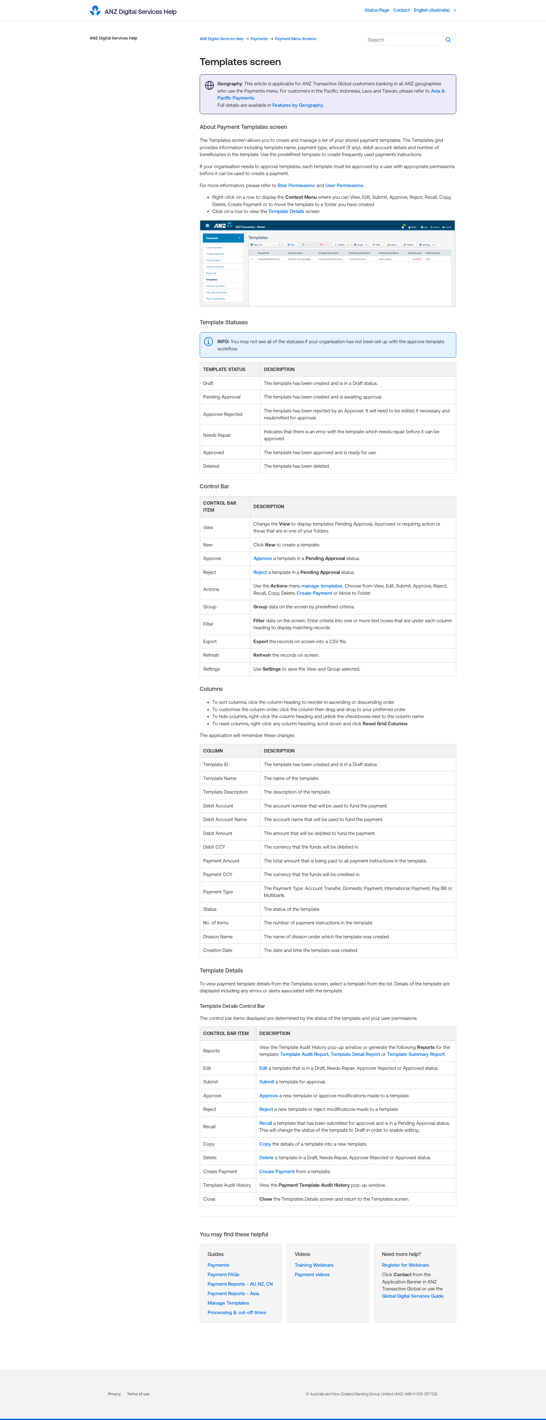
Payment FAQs (224, 1274)
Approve (262, 558)
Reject (260, 572)
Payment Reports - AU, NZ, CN (240, 1284)
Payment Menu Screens (295, 39)
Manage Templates (228, 1303)
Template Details (286, 211)
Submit (266, 1081)
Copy (265, 1144)
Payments (259, 39)
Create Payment (314, 593)
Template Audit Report (304, 1054)
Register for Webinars (405, 1265)
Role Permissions (296, 185)
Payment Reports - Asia (233, 1293)
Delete (266, 1157)
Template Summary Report (416, 1054)
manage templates (322, 585)
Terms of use (138, 1394)
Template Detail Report (355, 1054)
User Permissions (344, 185)
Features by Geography (297, 105)
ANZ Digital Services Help (113, 38)
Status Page (377, 10)
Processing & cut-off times (237, 1312)
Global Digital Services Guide (413, 1296)
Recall (265, 1123)
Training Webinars (314, 1265)
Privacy (114, 1394)
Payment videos (312, 1274)
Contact (401, 10)
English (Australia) (432, 10)
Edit (263, 1068)
